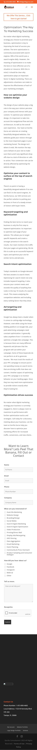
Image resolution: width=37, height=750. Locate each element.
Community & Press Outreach (18, 550)
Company (8, 498)
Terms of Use (19, 744)
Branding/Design (13, 518)
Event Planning (12, 547)
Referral (10, 573)
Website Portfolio (22, 727)
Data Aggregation (13, 541)
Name (6, 465)
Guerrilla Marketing (14, 512)
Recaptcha (8, 607)
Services (25, 730)
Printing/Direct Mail (14, 532)
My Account (11, 727)
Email (6, 476)
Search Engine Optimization (17, 527)
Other (9, 575)
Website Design (13, 515)
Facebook (10, 567)
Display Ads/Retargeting (16, 535)
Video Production (13, 529)
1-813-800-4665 (10, 2)
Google (9, 564)
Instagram (11, 570)
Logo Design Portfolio (14, 730)
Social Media (11, 521)
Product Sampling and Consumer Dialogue (19, 553)
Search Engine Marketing (16, 524)
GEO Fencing (11, 538)
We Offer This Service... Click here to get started (18, 17)
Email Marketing (13, 544)
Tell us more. (9, 581)
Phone (6, 487)
